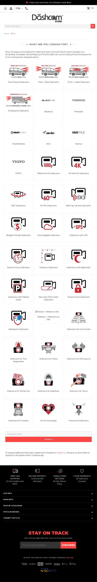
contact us (61, 453)
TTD (18, 8)
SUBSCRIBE (68, 545)
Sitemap (69, 557)
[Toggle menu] (5, 8)
